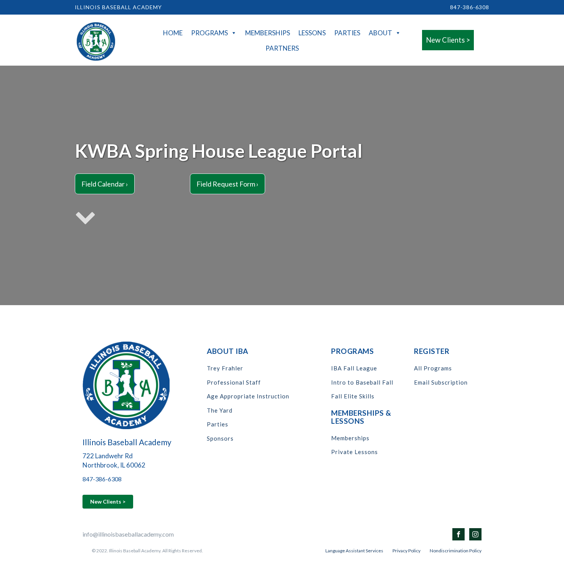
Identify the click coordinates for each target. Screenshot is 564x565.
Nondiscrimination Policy (456, 550)
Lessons (312, 33)
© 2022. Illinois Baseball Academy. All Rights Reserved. (147, 550)
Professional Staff (234, 382)
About (380, 33)
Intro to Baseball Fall (362, 382)
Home (173, 33)
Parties (347, 33)
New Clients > (448, 40)
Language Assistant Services (354, 550)
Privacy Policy (406, 550)
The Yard (220, 410)
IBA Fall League (354, 368)
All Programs (433, 368)
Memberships (267, 33)
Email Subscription (441, 382)
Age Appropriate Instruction (248, 396)
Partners (282, 48)
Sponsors (220, 438)
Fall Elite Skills (352, 396)
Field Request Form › (227, 184)
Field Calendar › (104, 184)
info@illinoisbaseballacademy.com (128, 534)
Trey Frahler (225, 368)
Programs (209, 33)
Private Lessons (354, 452)
